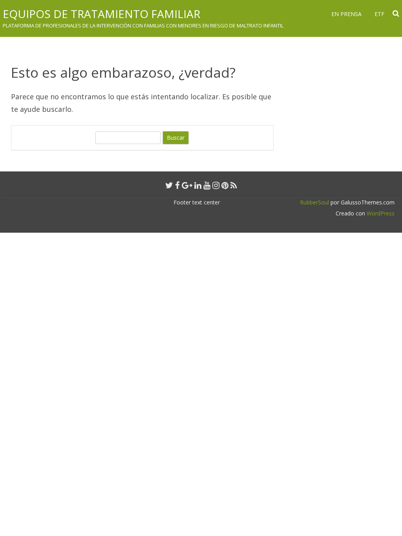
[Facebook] (177, 185)
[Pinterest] (224, 185)
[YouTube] (206, 185)
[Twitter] (169, 185)
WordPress (380, 213)
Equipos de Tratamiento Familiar (101, 14)
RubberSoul (314, 202)
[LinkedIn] (197, 185)
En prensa (346, 14)
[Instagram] (215, 185)
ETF (379, 14)
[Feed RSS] (233, 185)
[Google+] (187, 185)
